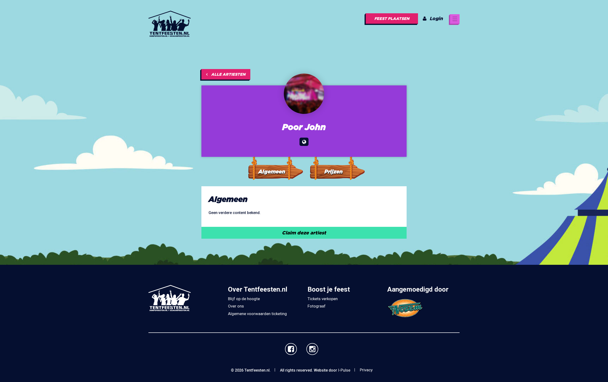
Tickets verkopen (323, 298)
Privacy (366, 370)
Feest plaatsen (391, 18)
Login (436, 18)
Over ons (236, 306)
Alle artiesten (228, 74)
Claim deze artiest (304, 232)
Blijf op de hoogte (244, 298)
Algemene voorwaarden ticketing (257, 313)
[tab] (275, 163)
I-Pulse (344, 370)
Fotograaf (317, 306)
